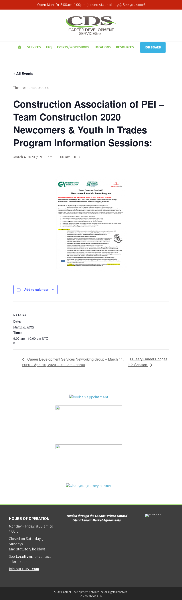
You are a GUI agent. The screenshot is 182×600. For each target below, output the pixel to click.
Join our (24, 569)
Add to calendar (36, 289)
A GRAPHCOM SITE (91, 595)
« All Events (23, 73)
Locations (103, 47)
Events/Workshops (73, 47)
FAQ (49, 47)
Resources (125, 47)
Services (34, 47)
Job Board (153, 47)
